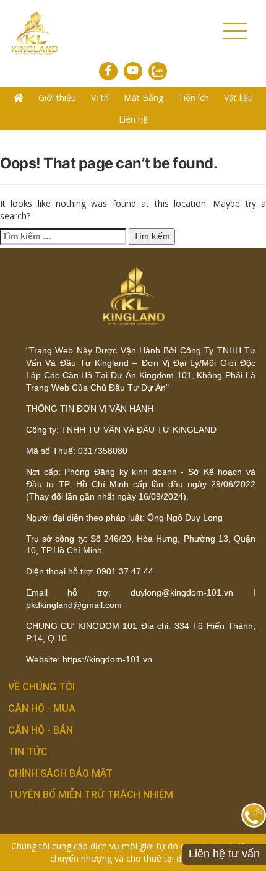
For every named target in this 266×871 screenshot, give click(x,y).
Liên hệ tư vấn (224, 853)
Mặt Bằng (143, 97)
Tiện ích (193, 97)
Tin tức (28, 752)
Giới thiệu (57, 97)
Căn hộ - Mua (41, 708)
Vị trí (100, 97)
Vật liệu (238, 97)
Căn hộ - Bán (40, 730)
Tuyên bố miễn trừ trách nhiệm (90, 794)
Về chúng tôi (41, 687)
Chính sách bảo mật (60, 773)
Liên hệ (133, 119)
